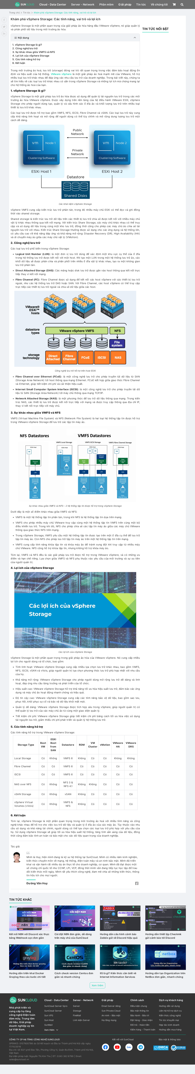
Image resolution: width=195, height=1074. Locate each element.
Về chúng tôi (159, 4)
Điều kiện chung (138, 1006)
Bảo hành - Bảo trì (139, 1015)
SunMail (48, 1025)
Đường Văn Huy (37, 883)
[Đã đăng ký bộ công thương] (178, 1047)
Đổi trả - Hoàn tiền (139, 1025)
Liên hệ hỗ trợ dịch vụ (170, 1010)
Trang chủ (14, 12)
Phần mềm (106, 4)
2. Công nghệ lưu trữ (25, 48)
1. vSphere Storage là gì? (27, 44)
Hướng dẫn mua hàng (170, 1029)
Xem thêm (97, 985)
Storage (77, 1010)
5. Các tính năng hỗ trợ (26, 59)
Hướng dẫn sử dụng (169, 1006)
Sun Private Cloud (111, 1010)
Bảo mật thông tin (139, 1010)
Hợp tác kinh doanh (169, 1025)
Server (76, 1006)
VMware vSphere (61, 74)
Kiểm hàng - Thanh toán (142, 1029)
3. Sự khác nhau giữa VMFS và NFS (33, 52)
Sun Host (49, 1020)
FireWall (77, 1015)
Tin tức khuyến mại (169, 1020)
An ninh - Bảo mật (111, 1015)
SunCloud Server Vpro (55, 1006)
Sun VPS (48, 1015)
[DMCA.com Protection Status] (160, 1047)
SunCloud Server (53, 1010)
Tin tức (141, 4)
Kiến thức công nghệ (170, 1015)
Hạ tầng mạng (109, 1020)
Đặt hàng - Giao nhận (141, 1020)
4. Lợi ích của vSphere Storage (30, 55)
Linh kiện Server (81, 1020)
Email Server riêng (111, 1006)
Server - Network (82, 4)
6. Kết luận (18, 62)
